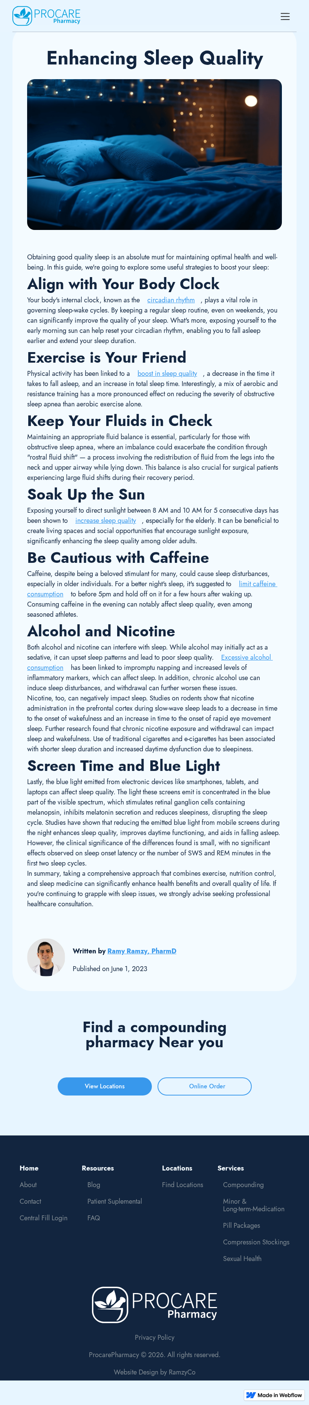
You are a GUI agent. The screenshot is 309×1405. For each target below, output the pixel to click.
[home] (46, 16)
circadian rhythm (171, 300)
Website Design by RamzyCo (155, 1372)
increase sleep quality (105, 521)
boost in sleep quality (167, 373)
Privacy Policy (154, 1337)
